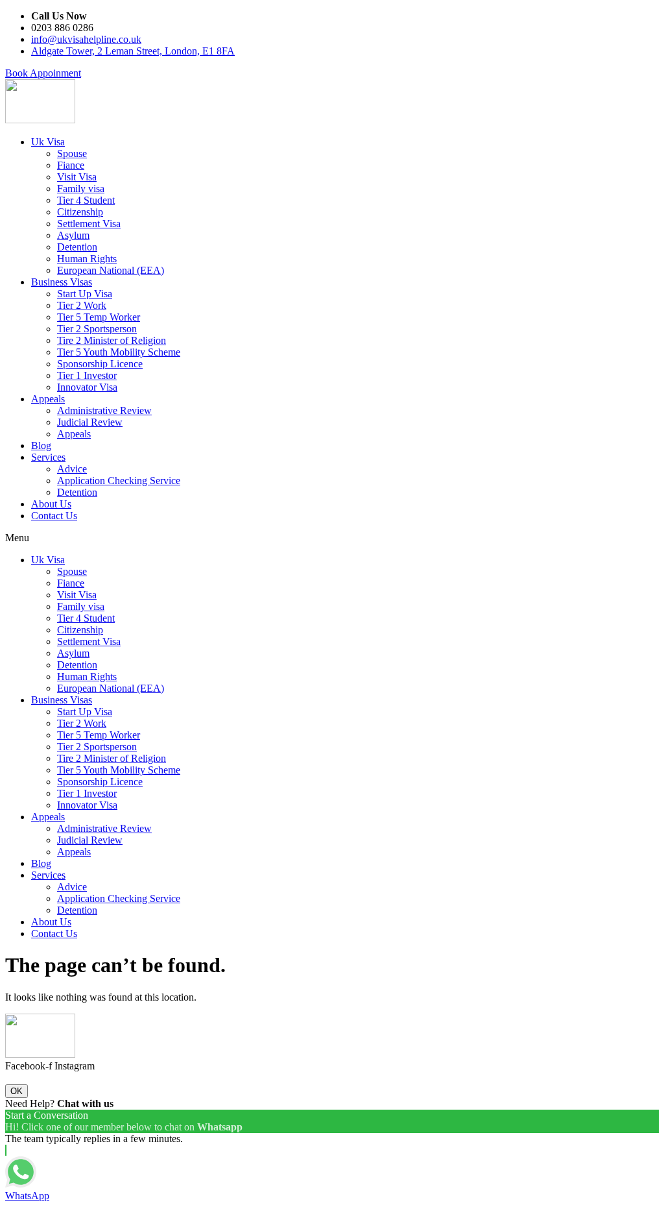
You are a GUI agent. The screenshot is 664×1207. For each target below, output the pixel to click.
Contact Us (54, 515)
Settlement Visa (89, 223)
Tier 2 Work (81, 305)
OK (16, 1091)
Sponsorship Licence (100, 363)
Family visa (80, 188)
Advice (72, 468)
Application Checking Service (118, 480)
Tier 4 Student (86, 200)
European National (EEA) (110, 270)
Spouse (72, 153)
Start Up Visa (84, 293)
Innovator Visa (87, 387)
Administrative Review (104, 410)
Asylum (73, 235)
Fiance (70, 165)
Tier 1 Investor (87, 375)
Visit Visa (77, 176)
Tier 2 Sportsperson (97, 328)
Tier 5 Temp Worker (98, 317)
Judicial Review (90, 422)
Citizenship (80, 211)
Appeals (48, 398)
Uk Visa (48, 141)
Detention (77, 246)
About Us (51, 503)
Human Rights (87, 258)
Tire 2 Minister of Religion (111, 340)
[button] (43, 73)
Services (48, 457)
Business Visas (61, 281)
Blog (41, 445)
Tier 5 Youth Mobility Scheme (118, 352)
